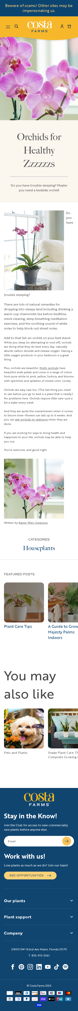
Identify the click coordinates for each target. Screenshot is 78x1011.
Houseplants (39, 548)
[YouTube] (48, 967)
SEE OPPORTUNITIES (26, 875)
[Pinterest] (21, 967)
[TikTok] (56, 967)
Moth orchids (49, 368)
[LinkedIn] (39, 967)
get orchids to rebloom (31, 419)
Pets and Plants (16, 752)
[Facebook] (12, 967)
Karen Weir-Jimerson (33, 523)
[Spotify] (65, 967)
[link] (39, 26)
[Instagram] (30, 967)
